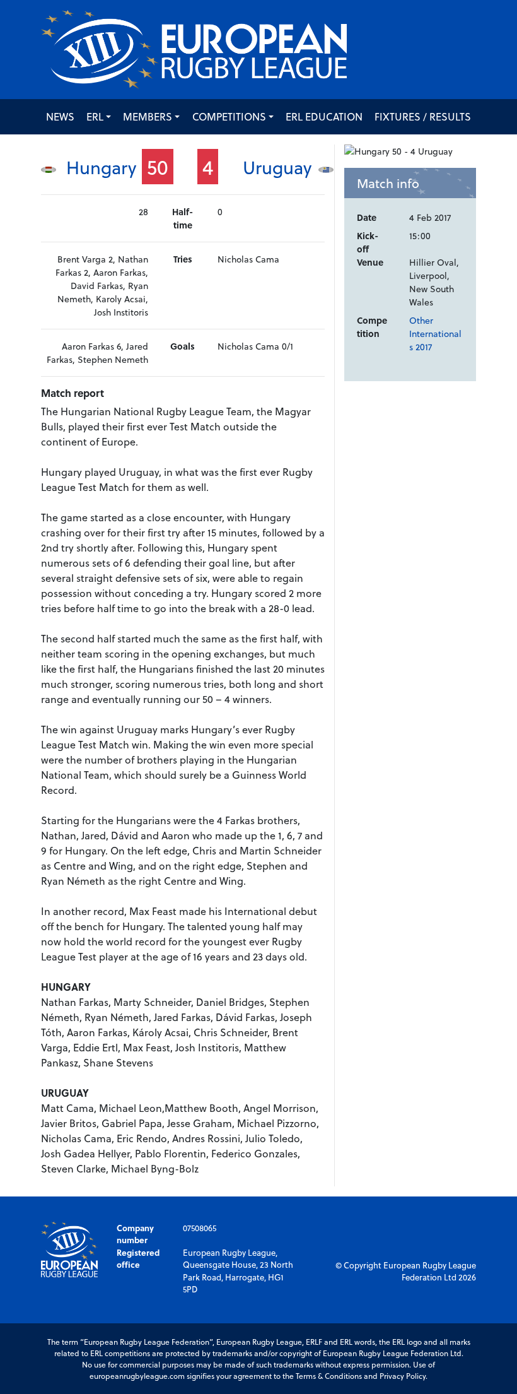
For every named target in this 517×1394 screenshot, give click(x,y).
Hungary (101, 167)
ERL (94, 116)
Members (147, 116)
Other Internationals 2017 (435, 333)
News (60, 116)
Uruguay (277, 167)
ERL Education (324, 116)
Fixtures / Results (423, 116)
